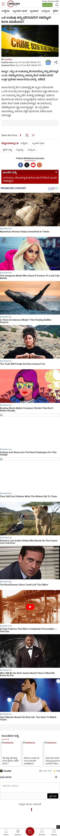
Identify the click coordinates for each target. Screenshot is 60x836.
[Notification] (56, 4)
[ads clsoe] (58, 827)
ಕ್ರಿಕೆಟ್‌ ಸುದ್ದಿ (7, 149)
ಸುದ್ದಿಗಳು (5, 10)
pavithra (8, 59)
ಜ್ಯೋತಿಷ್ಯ (19, 149)
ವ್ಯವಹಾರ (34, 10)
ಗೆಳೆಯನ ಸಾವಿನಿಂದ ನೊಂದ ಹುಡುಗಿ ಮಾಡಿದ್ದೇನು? (31, 760)
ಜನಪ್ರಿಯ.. (32, 149)
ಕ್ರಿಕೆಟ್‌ (55, 10)
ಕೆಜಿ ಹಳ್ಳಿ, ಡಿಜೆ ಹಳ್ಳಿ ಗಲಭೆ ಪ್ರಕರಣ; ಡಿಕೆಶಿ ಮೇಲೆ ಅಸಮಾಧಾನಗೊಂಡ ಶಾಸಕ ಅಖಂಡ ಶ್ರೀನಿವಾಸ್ (11, 760)
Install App (47, 5)
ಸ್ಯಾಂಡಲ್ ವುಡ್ (20, 10)
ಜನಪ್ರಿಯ (45, 10)
